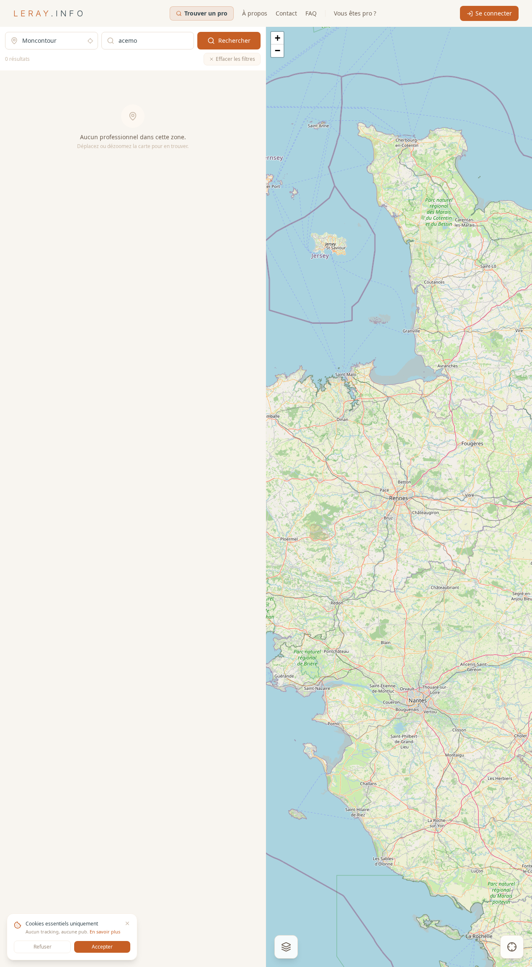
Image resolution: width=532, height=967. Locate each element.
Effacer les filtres (235, 58)
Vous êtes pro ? (355, 13)
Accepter (102, 946)
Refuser (43, 946)
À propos (254, 13)
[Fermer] (127, 923)
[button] (277, 38)
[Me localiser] (512, 947)
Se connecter (493, 13)
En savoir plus (105, 931)
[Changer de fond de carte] (286, 947)
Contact (286, 13)
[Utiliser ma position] (90, 41)
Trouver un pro (205, 13)
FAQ (311, 13)
